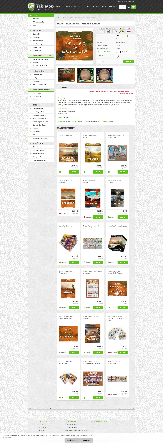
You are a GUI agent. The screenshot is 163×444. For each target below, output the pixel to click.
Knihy (35, 78)
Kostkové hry (37, 44)
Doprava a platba (69, 7)
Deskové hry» (37, 34)
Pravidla (66, 117)
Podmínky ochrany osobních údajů (76, 430)
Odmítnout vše (72, 440)
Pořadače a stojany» (39, 115)
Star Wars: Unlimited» (40, 66)
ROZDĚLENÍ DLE (39, 143)
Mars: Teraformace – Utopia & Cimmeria (66, 317)
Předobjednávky (38, 22)
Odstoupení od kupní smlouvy (127, 409)
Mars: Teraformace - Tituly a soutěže (92, 272)
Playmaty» (36, 131)
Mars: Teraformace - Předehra (66, 182)
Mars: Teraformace (65, 136)
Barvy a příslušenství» (40, 125)
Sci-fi (71, 17)
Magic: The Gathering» (40, 59)
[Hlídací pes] (117, 55)
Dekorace (36, 128)
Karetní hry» (37, 37)
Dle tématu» (37, 100)
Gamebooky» (37, 74)
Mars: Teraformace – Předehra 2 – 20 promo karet (116, 318)
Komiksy (36, 81)
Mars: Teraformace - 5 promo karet (115, 362)
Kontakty (113, 7)
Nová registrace (129, 1)
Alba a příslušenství (39, 118)
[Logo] (41, 7)
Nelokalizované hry (39, 160)
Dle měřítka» (37, 93)
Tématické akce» (38, 153)
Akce (34, 25)
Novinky (35, 18)
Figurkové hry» (38, 40)
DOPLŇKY (36, 105)
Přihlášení (120, 1)
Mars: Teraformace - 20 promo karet (116, 136)
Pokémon (36, 62)
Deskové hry (65, 17)
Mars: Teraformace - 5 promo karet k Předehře (91, 362)
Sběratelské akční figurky (41, 89)
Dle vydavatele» (38, 157)
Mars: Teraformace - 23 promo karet (67, 362)
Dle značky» (37, 96)
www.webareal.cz (47, 409)
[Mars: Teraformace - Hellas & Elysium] (74, 28)
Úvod (58, 17)
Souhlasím (86, 440)
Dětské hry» (37, 50)
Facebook (42, 427)
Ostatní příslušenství (40, 138)
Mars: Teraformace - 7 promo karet (91, 227)
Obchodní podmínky (71, 427)
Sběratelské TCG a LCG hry (42, 55)
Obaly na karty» (38, 108)
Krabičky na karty (39, 112)
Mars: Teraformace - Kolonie (115, 182)
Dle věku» (36, 147)
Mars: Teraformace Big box (117, 226)
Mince (35, 135)
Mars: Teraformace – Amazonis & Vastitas (115, 272)
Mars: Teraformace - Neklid (90, 182)
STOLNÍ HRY (37, 30)
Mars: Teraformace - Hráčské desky (66, 227)
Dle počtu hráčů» (38, 150)
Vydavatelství (101, 7)
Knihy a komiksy (38, 71)
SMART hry (37, 47)
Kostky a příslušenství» (40, 122)
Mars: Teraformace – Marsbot (90, 317)
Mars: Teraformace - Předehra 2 (66, 272)
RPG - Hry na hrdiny (39, 84)
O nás (58, 7)
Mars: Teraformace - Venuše (90, 136)
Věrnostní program (86, 7)
